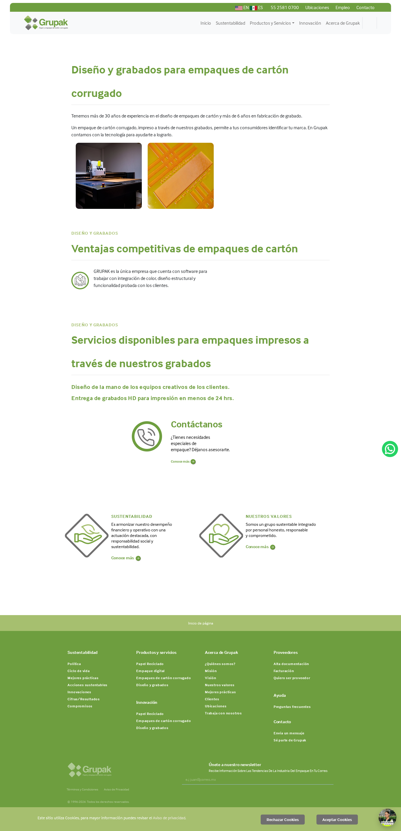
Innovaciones (79, 692)
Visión (210, 678)
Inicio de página (200, 623)
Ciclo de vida (79, 671)
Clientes (212, 699)
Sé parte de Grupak (290, 740)
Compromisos (80, 706)
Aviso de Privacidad (116, 789)
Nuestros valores (220, 685)
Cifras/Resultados (84, 699)
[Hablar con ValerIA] (387, 817)
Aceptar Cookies (337, 819)
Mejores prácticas (83, 678)
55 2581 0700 (284, 7)
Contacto (365, 7)
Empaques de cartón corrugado (163, 678)
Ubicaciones (316, 7)
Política (74, 664)
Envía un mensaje (289, 733)
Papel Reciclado (150, 664)
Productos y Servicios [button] (270, 23)
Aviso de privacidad (169, 817)
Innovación (310, 23)
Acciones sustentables (87, 685)
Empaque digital (150, 671)
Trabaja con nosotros (223, 713)
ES (260, 7)
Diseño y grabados (152, 685)
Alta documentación (291, 664)
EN (246, 7)
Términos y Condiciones (82, 789)
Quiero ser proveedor (292, 678)
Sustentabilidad (230, 23)
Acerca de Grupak (343, 23)
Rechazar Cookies (283, 819)
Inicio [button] (206, 23)
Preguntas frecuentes (292, 706)
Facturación (284, 671)
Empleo (342, 7)
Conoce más (181, 461)
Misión (211, 671)
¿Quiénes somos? (220, 664)
